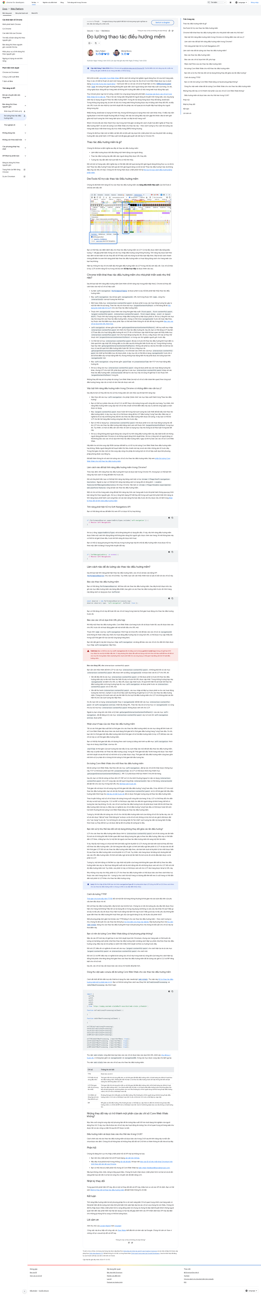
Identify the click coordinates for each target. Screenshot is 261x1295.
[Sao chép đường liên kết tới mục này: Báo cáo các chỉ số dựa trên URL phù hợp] (127, 620)
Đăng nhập (255, 2)
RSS (185, 1282)
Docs (4, 9)
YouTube (186, 1276)
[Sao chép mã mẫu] (172, 517)
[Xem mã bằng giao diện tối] (169, 517)
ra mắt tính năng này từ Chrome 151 (133, 68)
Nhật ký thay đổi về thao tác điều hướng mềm (107, 1190)
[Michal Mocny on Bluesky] (128, 54)
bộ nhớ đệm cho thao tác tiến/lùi (136, 922)
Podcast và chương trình (115, 1282)
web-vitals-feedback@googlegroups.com (154, 1168)
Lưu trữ (109, 1279)
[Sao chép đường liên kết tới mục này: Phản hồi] (98, 1148)
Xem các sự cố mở (36, 1276)
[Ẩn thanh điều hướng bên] (25, 1291)
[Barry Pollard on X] (97, 54)
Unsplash (117, 1226)
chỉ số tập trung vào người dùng (103, 84)
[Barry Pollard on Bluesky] (105, 54)
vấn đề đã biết (125, 1162)
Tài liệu (34, 2)
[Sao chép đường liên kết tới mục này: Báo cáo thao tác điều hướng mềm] (121, 582)
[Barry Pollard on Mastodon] (102, 54)
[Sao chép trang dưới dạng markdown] (96, 43)
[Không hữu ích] (172, 30)
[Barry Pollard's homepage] (108, 54)
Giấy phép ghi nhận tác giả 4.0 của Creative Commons (140, 1251)
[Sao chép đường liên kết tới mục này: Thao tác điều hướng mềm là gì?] (124, 142)
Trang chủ (90, 31)
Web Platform (17, 9)
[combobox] (217, 2)
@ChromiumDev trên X (191, 1272)
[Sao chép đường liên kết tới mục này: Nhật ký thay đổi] (107, 1181)
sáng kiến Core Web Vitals (109, 78)
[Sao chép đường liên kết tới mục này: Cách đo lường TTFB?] (109, 894)
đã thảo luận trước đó (128, 784)
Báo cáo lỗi (33, 1272)
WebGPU (35, 13)
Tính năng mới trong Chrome (77, 2)
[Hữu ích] (169, 30)
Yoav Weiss (122, 1230)
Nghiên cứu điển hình (50, 2)
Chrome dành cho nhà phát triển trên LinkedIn (199, 1279)
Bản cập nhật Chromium (114, 1272)
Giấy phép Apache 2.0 (96, 1253)
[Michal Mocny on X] (122, 54)
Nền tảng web (7, 13)
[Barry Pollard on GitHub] (99, 54)
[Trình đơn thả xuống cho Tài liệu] (38, 2)
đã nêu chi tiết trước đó (115, 794)
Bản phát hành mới (21, 13)
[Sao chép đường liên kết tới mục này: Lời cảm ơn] (101, 1220)
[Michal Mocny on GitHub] (125, 54)
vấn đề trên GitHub (132, 1158)
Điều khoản (33, 1291)
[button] (12, 96)
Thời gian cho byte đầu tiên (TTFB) (99, 899)
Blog (62, 2)
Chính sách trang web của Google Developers (145, 1253)
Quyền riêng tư (44, 1291)
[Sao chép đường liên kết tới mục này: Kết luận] (98, 1196)
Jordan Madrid (105, 1226)
